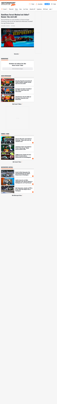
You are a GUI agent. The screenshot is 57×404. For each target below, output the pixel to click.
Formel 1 (5, 9)
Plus (46, 4)
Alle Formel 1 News (17, 162)
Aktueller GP (32, 9)
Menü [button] (54, 4)
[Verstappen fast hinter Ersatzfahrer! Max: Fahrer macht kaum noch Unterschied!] (17, 90)
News (20, 9)
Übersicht (11, 9)
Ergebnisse (39, 9)
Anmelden (40, 4)
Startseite (16, 54)
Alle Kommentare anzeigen (17, 68)
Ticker (32, 4)
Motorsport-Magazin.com (8, 4)
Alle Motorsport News (17, 195)
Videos (16, 9)
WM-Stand (45, 9)
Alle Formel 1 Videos (16, 104)
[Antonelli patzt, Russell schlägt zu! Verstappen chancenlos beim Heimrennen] (17, 98)
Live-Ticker (25, 9)
